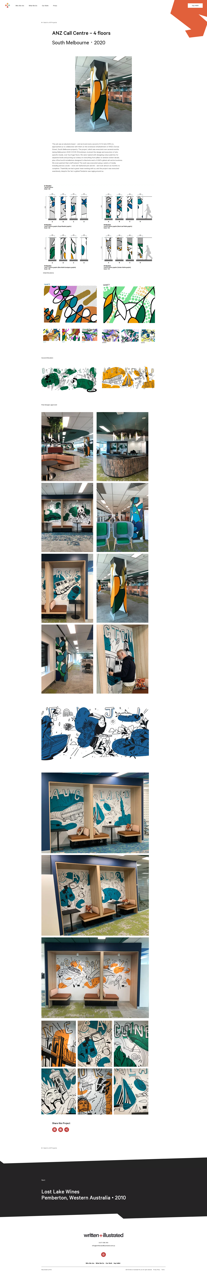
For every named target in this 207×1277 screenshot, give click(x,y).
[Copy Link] (66, 1129)
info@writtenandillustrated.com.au (103, 1245)
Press (55, 5)
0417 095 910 (103, 1242)
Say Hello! (195, 5)
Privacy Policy (156, 1269)
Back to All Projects (50, 22)
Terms (163, 1269)
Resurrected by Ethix (46, 1269)
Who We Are (20, 5)
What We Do (33, 5)
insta (103, 1253)
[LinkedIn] (54, 1129)
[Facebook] (60, 1129)
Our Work (45, 5)
